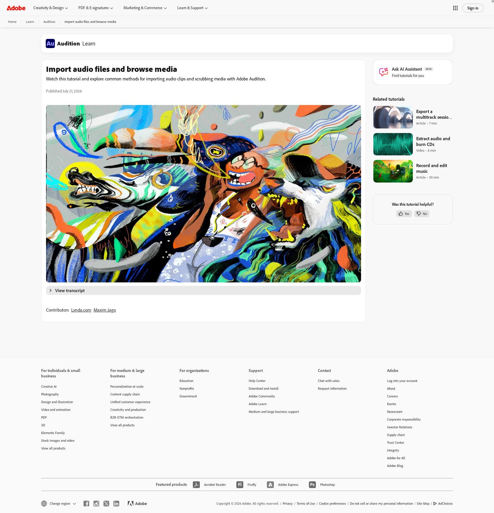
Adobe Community (262, 396)
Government (188, 396)
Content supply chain (125, 394)
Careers (392, 396)
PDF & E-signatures (93, 7)
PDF (44, 417)
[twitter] (106, 503)
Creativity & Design (48, 7)
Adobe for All (396, 458)
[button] (455, 8)
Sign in (473, 8)
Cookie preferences (332, 503)
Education (186, 381)
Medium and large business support (274, 411)
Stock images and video (57, 440)
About (391, 388)
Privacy (288, 503)
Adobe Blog (395, 466)
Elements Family (53, 433)
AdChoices (445, 503)
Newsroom (395, 411)
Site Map (423, 503)
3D (43, 425)
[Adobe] (16, 8)
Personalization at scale (127, 386)
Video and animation (55, 409)
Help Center (257, 381)
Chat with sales (329, 381)
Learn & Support (190, 7)
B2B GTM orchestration (126, 417)
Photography (50, 394)
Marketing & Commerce (143, 7)
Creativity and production (128, 409)
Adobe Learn (257, 404)
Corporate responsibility (404, 419)
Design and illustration (57, 402)
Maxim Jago (104, 310)
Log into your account (402, 381)
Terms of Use (306, 503)
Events (391, 404)
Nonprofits (187, 388)
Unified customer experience (130, 402)
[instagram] (96, 503)
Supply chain (396, 435)
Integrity (393, 450)
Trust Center (395, 442)
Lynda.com (81, 310)
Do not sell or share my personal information (381, 503)
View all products (53, 448)
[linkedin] (116, 503)
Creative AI (49, 386)
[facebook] (86, 503)
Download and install (263, 388)
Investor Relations (399, 427)
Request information (332, 388)
